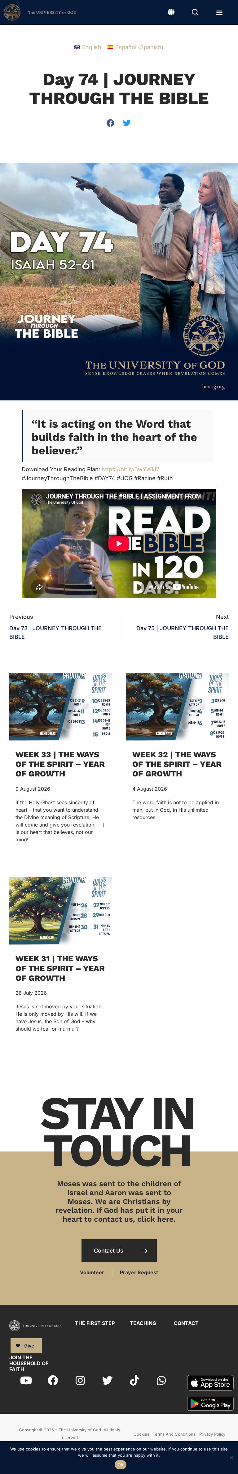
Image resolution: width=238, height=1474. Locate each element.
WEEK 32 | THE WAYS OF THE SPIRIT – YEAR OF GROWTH (177, 764)
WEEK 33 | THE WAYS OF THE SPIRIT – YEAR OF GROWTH (60, 764)
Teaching (143, 1323)
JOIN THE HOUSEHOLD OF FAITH (28, 1363)
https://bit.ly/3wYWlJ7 (130, 469)
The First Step (95, 1323)
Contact (186, 1323)
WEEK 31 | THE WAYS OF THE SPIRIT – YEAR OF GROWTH (60, 968)
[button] (219, 12)
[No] (231, 1457)
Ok (120, 1464)
